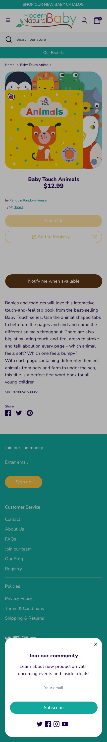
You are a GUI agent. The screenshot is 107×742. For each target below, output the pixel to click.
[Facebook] (48, 724)
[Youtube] (65, 724)
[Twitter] (40, 724)
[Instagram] (56, 724)
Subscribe (54, 708)
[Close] (95, 644)
